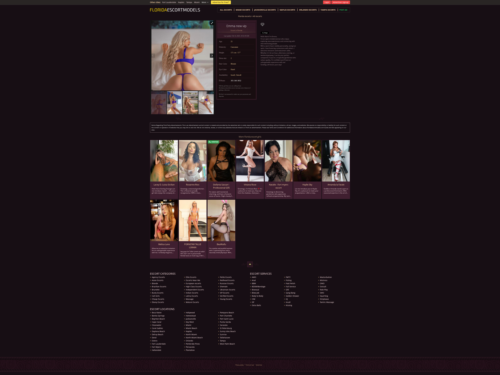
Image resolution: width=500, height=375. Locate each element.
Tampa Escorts (328, 10)
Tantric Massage (327, 302)
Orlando (189, 340)
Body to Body (257, 296)
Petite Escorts (226, 277)
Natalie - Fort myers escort (278, 186)
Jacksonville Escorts (265, 10)
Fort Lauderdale (169, 2)
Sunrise (223, 334)
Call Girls (156, 296)
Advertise (259, 365)
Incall (288, 302)
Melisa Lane (164, 244)
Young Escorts (226, 299)
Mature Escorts (192, 302)
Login (327, 2)
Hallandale (156, 350)
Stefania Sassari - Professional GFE (221, 186)
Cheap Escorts (158, 299)
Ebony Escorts (158, 302)
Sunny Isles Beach (228, 331)
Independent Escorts (195, 289)
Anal (254, 280)
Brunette (156, 289)
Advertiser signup (340, 2)
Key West (190, 322)
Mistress (323, 280)
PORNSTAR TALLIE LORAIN (192, 246)
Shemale (223, 286)
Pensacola (190, 347)
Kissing (289, 305)
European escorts (193, 283)
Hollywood (190, 312)
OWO (322, 283)
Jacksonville (191, 319)
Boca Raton (157, 312)
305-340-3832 (236, 81)
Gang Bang (290, 293)
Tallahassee (225, 337)
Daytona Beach (158, 331)
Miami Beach (191, 328)
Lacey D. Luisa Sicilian (164, 184)
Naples (181, 2)
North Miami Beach (194, 337)
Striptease (324, 299)
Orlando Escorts (308, 10)
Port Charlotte (226, 315)
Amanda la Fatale (336, 184)
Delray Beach (157, 334)
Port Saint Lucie (226, 319)
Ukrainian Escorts (227, 289)
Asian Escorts (157, 280)
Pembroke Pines (193, 344)
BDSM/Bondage (258, 286)
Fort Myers (156, 347)
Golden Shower (292, 296)
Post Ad (343, 10)
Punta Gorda (225, 322)
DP (253, 302)
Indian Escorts (192, 293)
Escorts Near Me (193, 280)
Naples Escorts (287, 10)
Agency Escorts (158, 277)
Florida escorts (244, 16)
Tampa (189, 2)
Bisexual (255, 289)
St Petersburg (226, 328)
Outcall (323, 286)
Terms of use (250, 365)
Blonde (155, 283)
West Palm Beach (227, 344)
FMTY (288, 277)
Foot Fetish (290, 283)
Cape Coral (156, 322)
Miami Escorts (243, 10)
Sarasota (223, 325)
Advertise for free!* (221, 2)
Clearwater (156, 325)
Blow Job (255, 293)
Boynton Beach (158, 319)
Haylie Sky (307, 184)
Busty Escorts (157, 293)
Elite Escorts (191, 277)
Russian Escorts (227, 283)
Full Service (291, 286)
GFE (287, 289)
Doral (154, 337)
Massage (189, 299)
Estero (154, 340)
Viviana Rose (250, 184)
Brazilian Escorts (159, 286)
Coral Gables (157, 328)
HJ (287, 299)
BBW (254, 283)
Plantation (190, 350)
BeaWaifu (221, 244)
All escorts (226, 10)
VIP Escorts (224, 293)
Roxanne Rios (192, 184)
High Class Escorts (194, 286)
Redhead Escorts (227, 280)
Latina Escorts (192, 296)
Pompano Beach (227, 312)
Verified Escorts (226, 296)
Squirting (324, 296)
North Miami (191, 334)
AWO (254, 277)
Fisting (289, 280)
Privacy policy (239, 365)
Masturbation (326, 277)
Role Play (324, 289)
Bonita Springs (158, 315)
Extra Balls (256, 305)
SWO (322, 293)
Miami (197, 2)
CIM (253, 299)
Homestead (191, 315)
